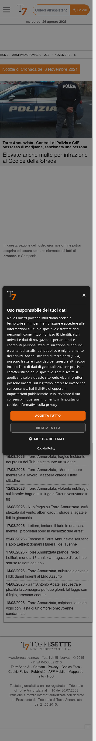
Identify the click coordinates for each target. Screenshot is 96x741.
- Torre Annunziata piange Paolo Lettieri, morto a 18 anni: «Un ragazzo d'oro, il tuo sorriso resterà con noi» (46, 557)
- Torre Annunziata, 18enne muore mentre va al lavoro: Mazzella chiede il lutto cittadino (44, 475)
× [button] (84, 295)
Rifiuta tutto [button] (48, 427)
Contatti (39, 666)
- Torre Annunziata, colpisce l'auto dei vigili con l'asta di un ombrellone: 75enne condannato (47, 608)
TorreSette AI (20, 666)
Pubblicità (38, 671)
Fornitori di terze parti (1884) (57, 356)
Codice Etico (71, 666)
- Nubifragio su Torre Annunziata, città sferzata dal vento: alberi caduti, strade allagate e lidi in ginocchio (47, 512)
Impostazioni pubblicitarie (27, 393)
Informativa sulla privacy (38, 404)
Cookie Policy (18, 671)
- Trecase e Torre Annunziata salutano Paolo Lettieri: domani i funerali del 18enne (47, 541)
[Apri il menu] (6, 10)
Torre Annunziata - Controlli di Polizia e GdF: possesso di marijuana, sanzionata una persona (45, 145)
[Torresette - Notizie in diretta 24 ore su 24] (46, 645)
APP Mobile (56, 671)
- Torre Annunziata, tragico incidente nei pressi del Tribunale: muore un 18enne (45, 459)
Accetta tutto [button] (48, 415)
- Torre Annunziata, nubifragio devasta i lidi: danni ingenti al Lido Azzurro (47, 573)
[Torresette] (22, 9)
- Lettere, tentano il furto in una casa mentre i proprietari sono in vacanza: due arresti (45, 528)
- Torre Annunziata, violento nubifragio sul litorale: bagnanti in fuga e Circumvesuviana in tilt (47, 494)
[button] (46, 438)
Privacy (53, 666)
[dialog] (46, 370)
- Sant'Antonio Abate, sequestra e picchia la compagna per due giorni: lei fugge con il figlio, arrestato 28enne (46, 589)
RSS (50, 676)
